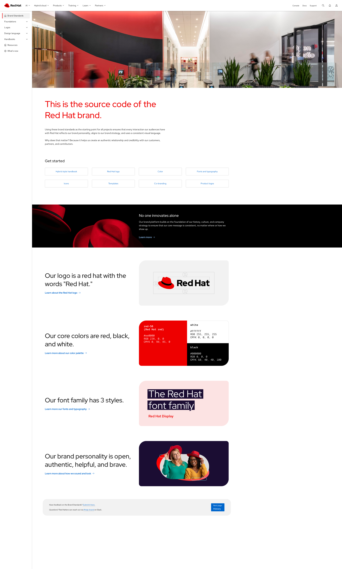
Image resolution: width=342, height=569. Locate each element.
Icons (66, 183)
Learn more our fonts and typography (66, 409)
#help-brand (88, 510)
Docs (304, 5)
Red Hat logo (113, 171)
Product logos (207, 183)
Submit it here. (89, 505)
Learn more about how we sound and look (68, 473)
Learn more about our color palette (64, 352)
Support (313, 5)
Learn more (145, 237)
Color (160, 171)
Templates (113, 183)
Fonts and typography (207, 171)
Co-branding (160, 183)
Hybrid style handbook (66, 171)
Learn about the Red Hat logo (61, 292)
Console (295, 5)
